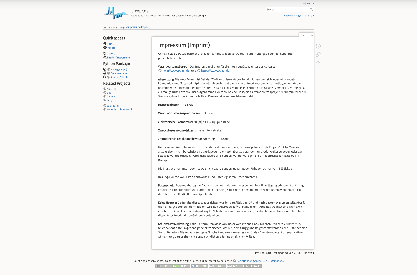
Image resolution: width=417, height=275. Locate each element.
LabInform (113, 105)
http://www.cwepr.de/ (176, 70)
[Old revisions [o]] (318, 46)
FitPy (110, 100)
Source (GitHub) (119, 77)
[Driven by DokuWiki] (253, 265)
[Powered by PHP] (199, 265)
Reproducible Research (120, 109)
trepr (109, 92)
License (111, 53)
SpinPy (111, 96)
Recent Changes (293, 15)
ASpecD (111, 89)
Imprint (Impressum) (118, 57)
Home (110, 43)
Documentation (119, 73)
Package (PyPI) (119, 69)
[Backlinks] (318, 54)
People (111, 47)
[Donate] (181, 265)
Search (312, 9)
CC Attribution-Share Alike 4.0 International (260, 260)
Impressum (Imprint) (138, 27)
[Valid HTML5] (217, 265)
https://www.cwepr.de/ (215, 70)
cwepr (122, 27)
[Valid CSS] (235, 265)
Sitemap (309, 15)
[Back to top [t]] (318, 62)
